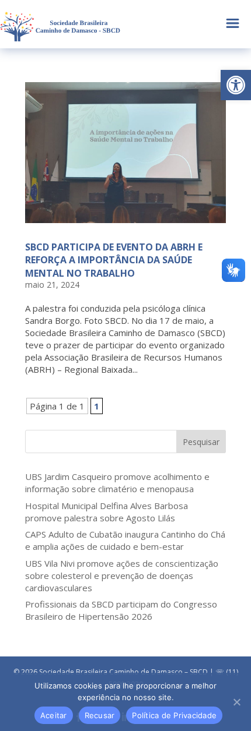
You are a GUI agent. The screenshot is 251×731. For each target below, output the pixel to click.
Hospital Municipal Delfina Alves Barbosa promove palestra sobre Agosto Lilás (106, 512)
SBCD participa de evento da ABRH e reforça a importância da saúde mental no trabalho (114, 260)
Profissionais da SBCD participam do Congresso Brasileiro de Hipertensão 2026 (121, 610)
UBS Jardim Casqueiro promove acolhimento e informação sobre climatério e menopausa (117, 483)
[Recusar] (236, 702)
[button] (236, 85)
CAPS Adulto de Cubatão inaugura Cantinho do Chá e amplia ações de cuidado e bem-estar (125, 540)
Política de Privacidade (174, 715)
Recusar (100, 715)
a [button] (232, 24)
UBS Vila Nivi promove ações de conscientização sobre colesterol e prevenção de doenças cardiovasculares (121, 575)
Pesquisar (201, 441)
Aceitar (53, 715)
